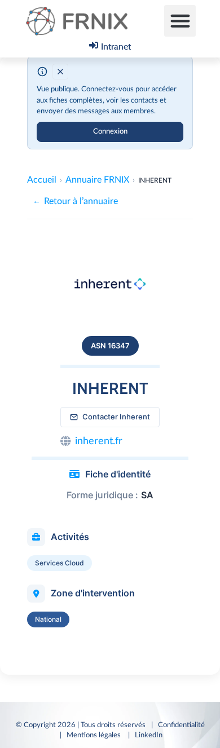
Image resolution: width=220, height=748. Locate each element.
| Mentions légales (91, 735)
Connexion (110, 131)
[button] (180, 21)
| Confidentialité (178, 725)
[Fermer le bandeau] (60, 71)
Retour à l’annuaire (75, 201)
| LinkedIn (147, 735)
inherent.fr (98, 441)
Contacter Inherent (116, 416)
